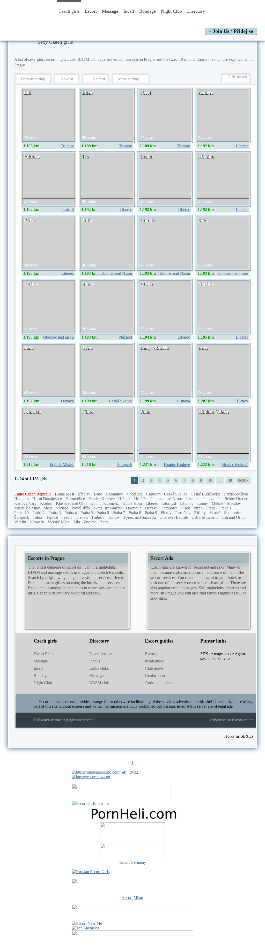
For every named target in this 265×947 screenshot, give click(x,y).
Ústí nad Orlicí (233, 517)
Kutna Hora (132, 503)
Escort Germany (132, 862)
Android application (161, 683)
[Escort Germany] (132, 852)
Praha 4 (70, 512)
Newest (67, 79)
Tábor (37, 517)
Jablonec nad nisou (58, 337)
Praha (211, 508)
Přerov (166, 512)
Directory (196, 11)
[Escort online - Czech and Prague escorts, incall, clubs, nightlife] (29, 19)
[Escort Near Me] (87, 923)
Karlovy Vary (25, 503)
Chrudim (153, 494)
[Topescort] (132, 919)
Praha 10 (21, 512)
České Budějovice (205, 494)
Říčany (200, 512)
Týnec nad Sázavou (139, 517)
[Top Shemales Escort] (85, 928)
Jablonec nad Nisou (116, 273)
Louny (202, 503)
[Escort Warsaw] (132, 944)
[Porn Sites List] (132, 820)
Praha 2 (38, 512)
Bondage (147, 11)
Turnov (242, 401)
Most (47, 508)
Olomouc (133, 508)
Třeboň (82, 517)
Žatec (104, 522)
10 (210, 480)
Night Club (171, 11)
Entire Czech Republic (32, 494)
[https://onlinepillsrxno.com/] (105, 772)
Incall (128, 11)
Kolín (95, 503)
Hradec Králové (177, 464)
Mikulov (234, 503)
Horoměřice (75, 499)
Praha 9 (151, 512)
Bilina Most (64, 494)
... (220, 480)
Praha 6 (67, 209)
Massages (97, 675)
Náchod (125, 337)
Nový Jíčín (81, 508)
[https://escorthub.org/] (132, 830)
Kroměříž (111, 503)
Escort (91, 11)
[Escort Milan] (132, 893)
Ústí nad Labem (205, 517)
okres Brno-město (107, 508)
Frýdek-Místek (62, 464)
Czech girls (69, 11)
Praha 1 (225, 508)
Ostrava (67, 401)
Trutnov (67, 146)
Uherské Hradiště (173, 517)
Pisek (185, 508)
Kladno (46, 503)
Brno (98, 494)
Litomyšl (168, 503)
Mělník (217, 503)
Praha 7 (119, 512)
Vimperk (37, 522)
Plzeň (198, 508)
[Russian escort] (90, 871)
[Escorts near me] (90, 803)
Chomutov (114, 494)
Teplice (52, 517)
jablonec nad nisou (233, 273)
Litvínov (187, 503)
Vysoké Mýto (59, 522)
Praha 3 (54, 512)
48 (230, 480)
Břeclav (84, 494)
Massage (110, 11)
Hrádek (124, 499)
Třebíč (67, 517)
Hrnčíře (140, 499)
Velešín (20, 522)
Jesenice (192, 499)
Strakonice (232, 512)
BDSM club (99, 683)
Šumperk (124, 464)
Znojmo (90, 522)
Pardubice (169, 508)
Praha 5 (86, 512)
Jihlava (208, 499)
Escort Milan (132, 897)
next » (243, 480)
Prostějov (182, 512)
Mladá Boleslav (27, 508)
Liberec (242, 146)
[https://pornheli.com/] (122, 799)
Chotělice (134, 494)
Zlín (76, 522)
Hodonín (21, 499)
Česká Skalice (120, 401)
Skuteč (214, 512)
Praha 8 (135, 512)
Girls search (237, 77)
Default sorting (33, 79)
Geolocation (155, 675)
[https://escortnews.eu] (91, 777)
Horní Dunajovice (47, 499)
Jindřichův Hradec (233, 499)
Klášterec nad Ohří (71, 503)
